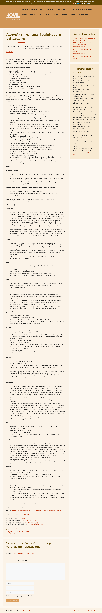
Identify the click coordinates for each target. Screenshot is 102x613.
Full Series (9, 52)
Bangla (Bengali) (83, 14)
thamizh (32, 14)
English (24, 14)
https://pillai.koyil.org (36, 524)
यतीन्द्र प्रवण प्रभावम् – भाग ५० (14, 533)
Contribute (56, 4)
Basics (42, 9)
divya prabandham (53, 1)
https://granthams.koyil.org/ (22, 514)
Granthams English (30, 528)
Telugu (56, 14)
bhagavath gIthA (42, 1)
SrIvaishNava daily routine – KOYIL (24, 553)
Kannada (47, 14)
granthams (63, 1)
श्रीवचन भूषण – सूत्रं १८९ (79, 53)
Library (69, 4)
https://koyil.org (23, 518)
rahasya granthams (63, 9)
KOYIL (13, 15)
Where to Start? (17, 1)
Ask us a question (40, 4)
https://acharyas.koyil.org (30, 522)
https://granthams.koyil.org (30, 520)
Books (69, 1)
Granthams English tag (14, 529)
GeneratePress (26, 610)
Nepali (73, 14)
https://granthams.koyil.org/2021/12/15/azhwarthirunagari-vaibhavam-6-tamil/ (36, 510)
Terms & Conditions (90, 610)
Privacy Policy (78, 610)
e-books (24, 19)
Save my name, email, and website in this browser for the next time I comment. (33, 596)
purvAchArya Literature (29, 9)
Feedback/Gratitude (28, 4)
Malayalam (64, 14)
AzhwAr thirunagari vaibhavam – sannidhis (19, 531)
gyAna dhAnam (82, 1)
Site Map (74, 1)
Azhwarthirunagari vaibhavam (16, 528)
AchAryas (25, 1)
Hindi (39, 14)
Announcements (17, 4)
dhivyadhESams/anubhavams (82, 9)
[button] (22, 23)
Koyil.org (9, 1)
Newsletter (63, 4)
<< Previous (10, 56)
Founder (49, 4)
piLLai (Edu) (32, 1)
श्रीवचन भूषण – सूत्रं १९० (79, 46)
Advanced (50, 9)
